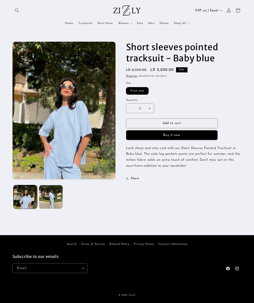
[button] (17, 10)
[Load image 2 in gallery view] (51, 197)
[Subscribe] (82, 268)
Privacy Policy (144, 244)
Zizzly (132, 295)
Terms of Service (93, 244)
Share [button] (135, 178)
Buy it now (172, 135)
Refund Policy (119, 244)
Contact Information (172, 244)
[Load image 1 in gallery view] (25, 197)
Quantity (132, 100)
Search (72, 244)
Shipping (131, 76)
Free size (137, 90)
